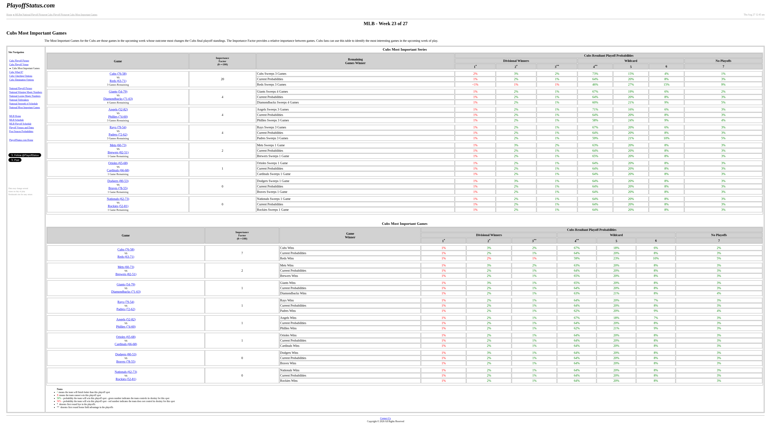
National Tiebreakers (19, 99)
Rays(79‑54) (118, 127)
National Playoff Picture (32, 14)
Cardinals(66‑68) (118, 170)
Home (9, 14)
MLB (16, 14)
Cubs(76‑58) (118, 73)
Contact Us (385, 418)
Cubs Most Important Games (82, 14)
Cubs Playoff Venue (19, 64)
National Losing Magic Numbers (25, 96)
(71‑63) (118, 98)
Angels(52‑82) (118, 109)
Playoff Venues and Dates (21, 127)
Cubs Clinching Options (20, 76)
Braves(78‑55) (117, 188)
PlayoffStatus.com (30, 5)
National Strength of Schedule (23, 103)
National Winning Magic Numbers (25, 92)
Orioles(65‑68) (118, 163)
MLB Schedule (16, 120)
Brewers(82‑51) (118, 152)
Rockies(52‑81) (118, 206)
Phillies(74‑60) (118, 116)
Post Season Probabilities (21, 131)
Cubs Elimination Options (21, 79)
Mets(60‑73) (118, 145)
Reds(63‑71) (118, 81)
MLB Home (15, 116)
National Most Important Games (24, 107)
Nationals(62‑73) (118, 199)
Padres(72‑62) (118, 134)
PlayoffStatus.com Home (21, 140)
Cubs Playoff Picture (56, 14)
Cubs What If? (16, 72)
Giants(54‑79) (118, 91)
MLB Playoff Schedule (20, 123)
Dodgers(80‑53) (117, 181)
